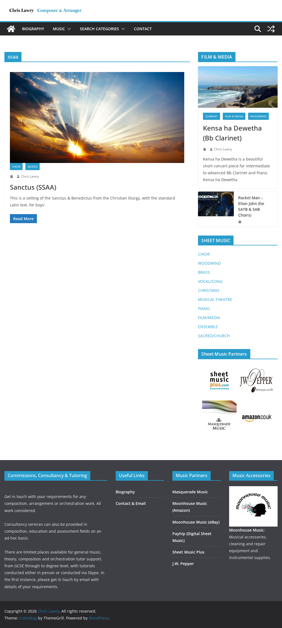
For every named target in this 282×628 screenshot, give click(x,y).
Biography (33, 28)
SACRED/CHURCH (214, 335)
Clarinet (211, 116)
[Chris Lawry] (11, 28)
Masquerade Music (190, 491)
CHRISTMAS (208, 290)
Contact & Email (131, 503)
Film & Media (234, 116)
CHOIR (204, 254)
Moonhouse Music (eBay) (195, 522)
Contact (143, 28)
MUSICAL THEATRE (215, 299)
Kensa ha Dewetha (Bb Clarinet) (232, 132)
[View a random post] (271, 28)
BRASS (204, 272)
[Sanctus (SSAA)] (97, 117)
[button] (68, 29)
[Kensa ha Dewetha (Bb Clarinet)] (238, 87)
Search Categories (99, 28)
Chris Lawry (30, 176)
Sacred (32, 166)
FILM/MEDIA (209, 317)
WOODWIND (209, 263)
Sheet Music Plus (188, 552)
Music (59, 28)
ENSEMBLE (208, 326)
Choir (16, 166)
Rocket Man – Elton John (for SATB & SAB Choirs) (251, 206)
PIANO (204, 308)
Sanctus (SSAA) (33, 187)
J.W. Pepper (183, 563)
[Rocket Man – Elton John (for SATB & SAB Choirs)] (216, 209)
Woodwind (258, 116)
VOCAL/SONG (210, 281)
